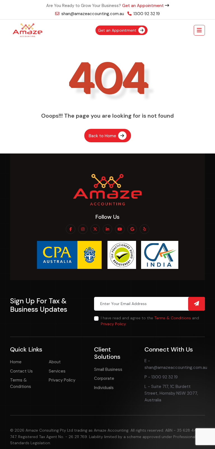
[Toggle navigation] (199, 30)
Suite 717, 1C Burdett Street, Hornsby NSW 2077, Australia (171, 393)
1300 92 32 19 (146, 14)
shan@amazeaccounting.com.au (92, 14)
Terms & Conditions (172, 317)
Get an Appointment (143, 5)
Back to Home (103, 136)
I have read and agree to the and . (150, 320)
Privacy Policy (113, 323)
